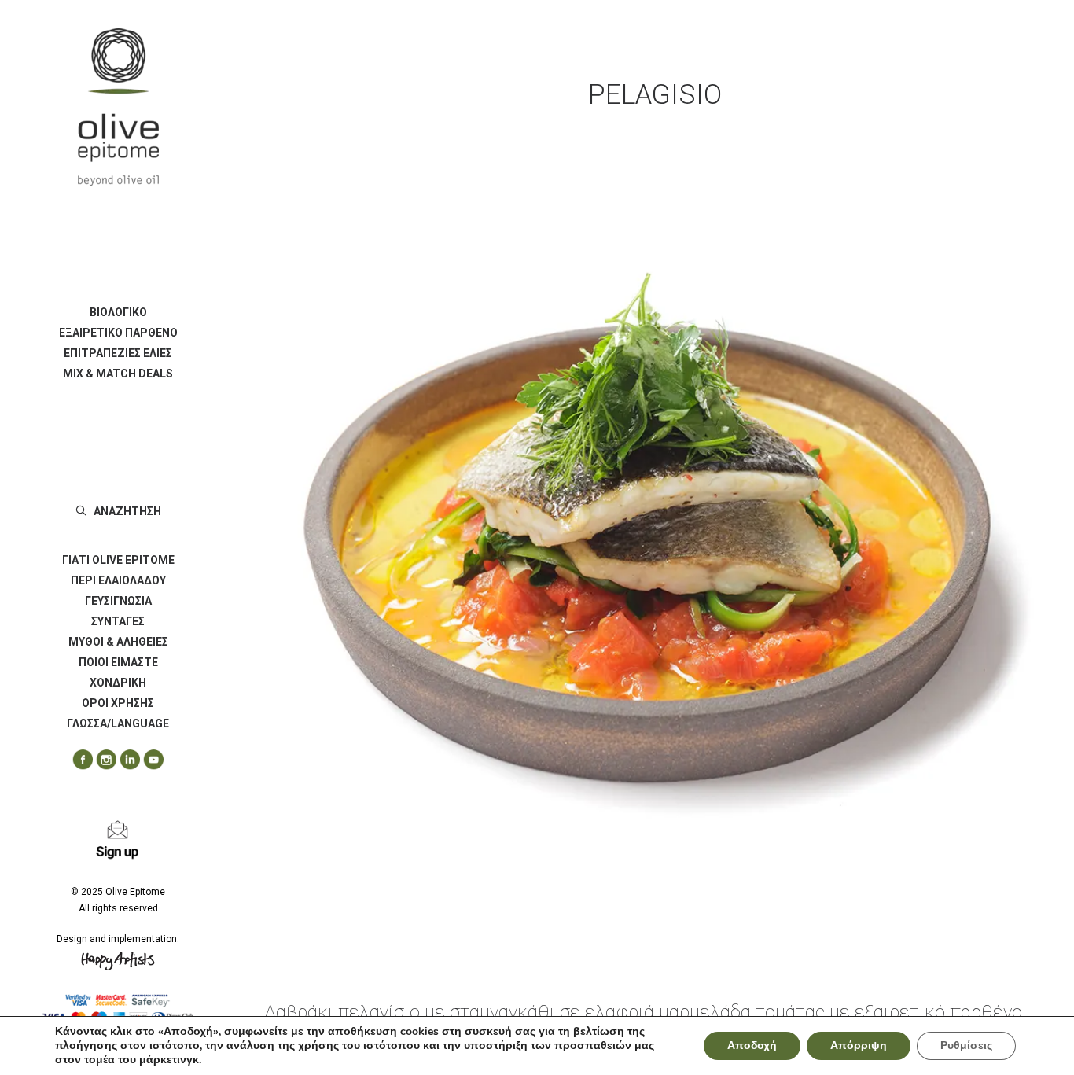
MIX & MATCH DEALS (118, 373)
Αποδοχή (752, 1045)
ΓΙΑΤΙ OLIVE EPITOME (118, 560)
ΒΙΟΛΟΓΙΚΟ (118, 312)
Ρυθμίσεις (966, 1045)
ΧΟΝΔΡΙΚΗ (118, 682)
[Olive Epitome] (117, 107)
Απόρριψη (858, 1045)
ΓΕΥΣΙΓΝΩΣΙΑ (118, 601)
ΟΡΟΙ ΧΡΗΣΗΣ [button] (118, 703)
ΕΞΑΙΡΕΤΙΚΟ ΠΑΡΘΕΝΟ (118, 332)
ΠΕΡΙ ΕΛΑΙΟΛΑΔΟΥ (118, 580)
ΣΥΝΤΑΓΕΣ (118, 621)
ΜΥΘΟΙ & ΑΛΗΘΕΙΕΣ (118, 641)
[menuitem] (118, 312)
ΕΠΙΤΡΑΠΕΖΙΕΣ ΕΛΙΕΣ (118, 353)
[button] (77, 760)
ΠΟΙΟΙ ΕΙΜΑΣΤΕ (118, 662)
